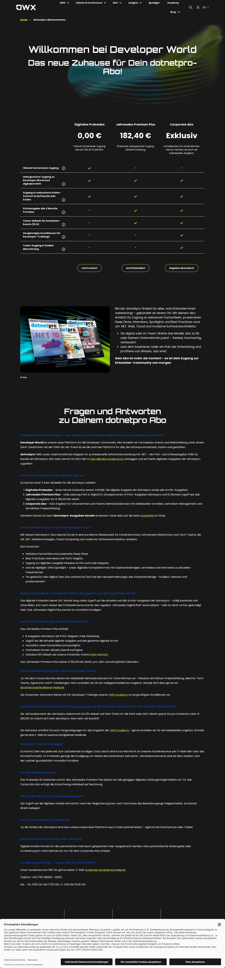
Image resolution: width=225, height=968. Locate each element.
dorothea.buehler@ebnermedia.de (42, 687)
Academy (173, 2)
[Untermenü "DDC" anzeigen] (120, 2)
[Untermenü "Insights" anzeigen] (140, 2)
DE (205, 7)
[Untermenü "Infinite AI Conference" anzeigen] (105, 2)
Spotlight (154, 2)
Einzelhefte (147, 516)
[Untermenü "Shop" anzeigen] (179, 12)
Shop (173, 12)
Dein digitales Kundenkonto (107, 459)
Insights (133, 2)
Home (24, 19)
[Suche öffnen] (190, 7)
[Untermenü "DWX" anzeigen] (68, 2)
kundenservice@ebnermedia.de (105, 870)
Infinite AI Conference (89, 2)
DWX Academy (118, 695)
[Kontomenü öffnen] (198, 7)
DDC (115, 2)
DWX (63, 2)
